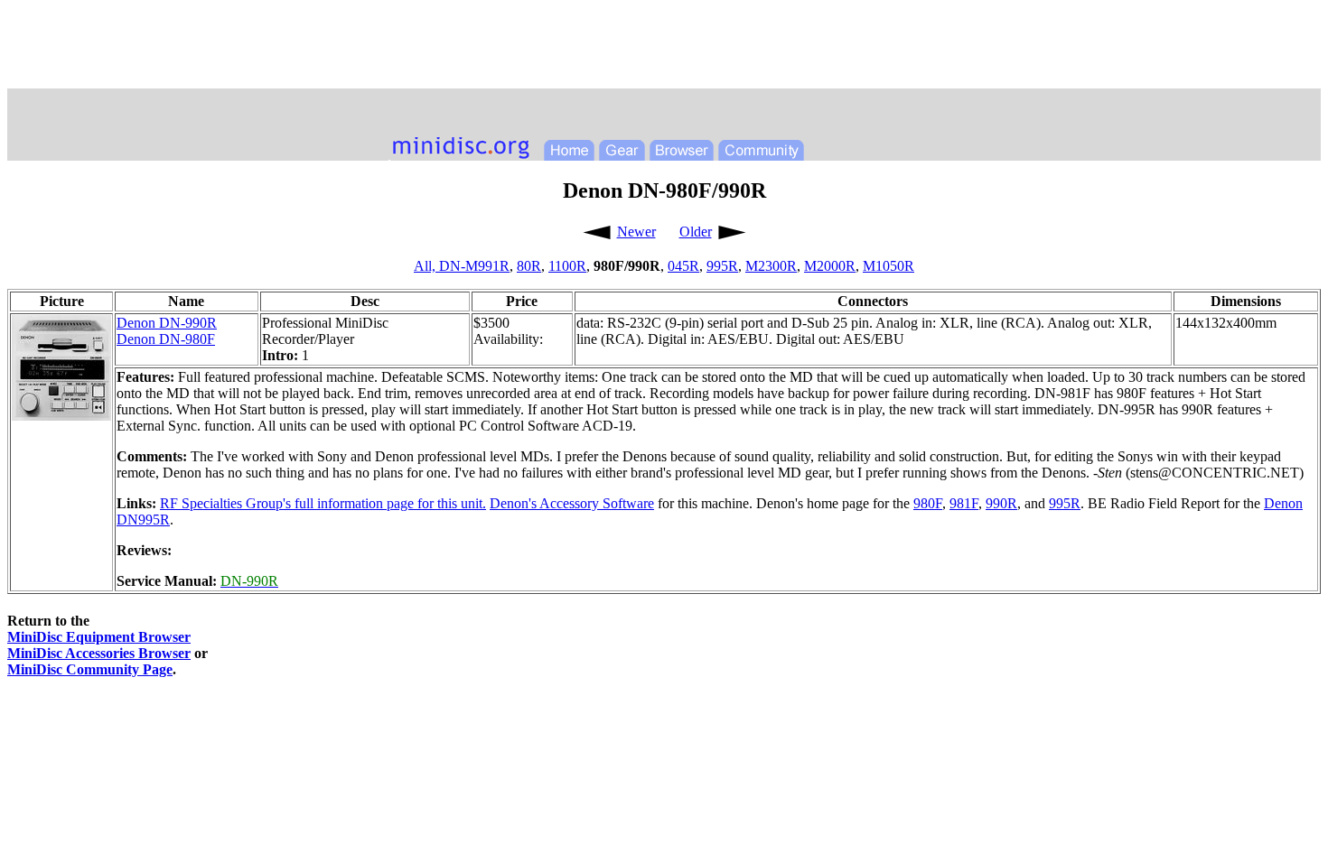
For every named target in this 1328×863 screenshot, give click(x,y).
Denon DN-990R (167, 322)
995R (722, 266)
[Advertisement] (664, 47)
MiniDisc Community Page (90, 669)
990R (1001, 503)
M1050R (888, 266)
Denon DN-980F (166, 339)
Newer (636, 231)
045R (683, 266)
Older (695, 231)
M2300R (771, 266)
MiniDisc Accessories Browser (99, 653)
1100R (567, 266)
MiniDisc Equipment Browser (99, 637)
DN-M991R (474, 266)
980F (927, 503)
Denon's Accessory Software (572, 503)
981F (963, 503)
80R (529, 266)
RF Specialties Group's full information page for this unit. (323, 503)
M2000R (830, 266)
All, (426, 266)
